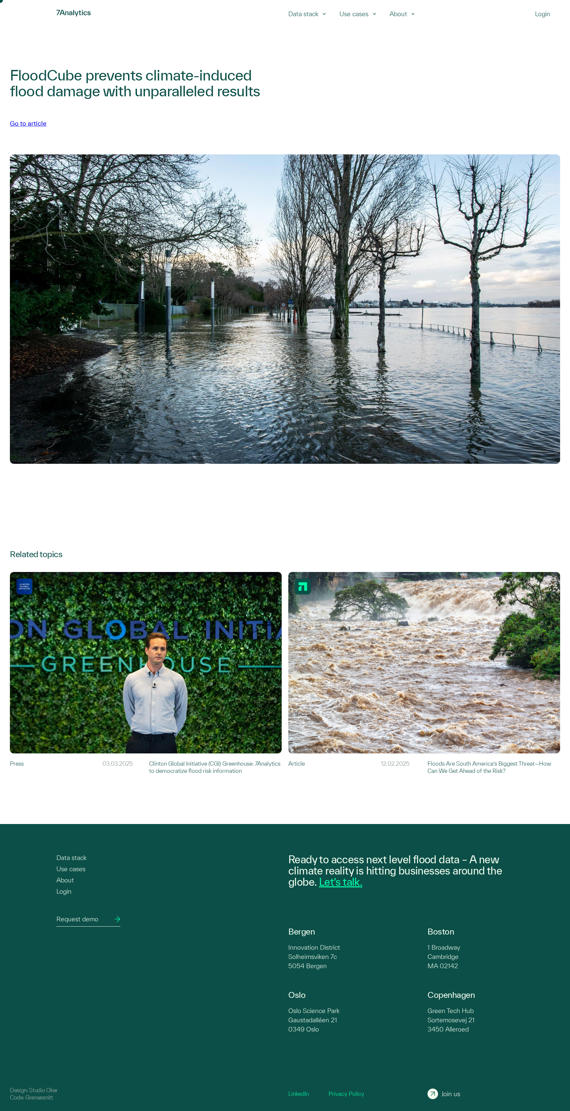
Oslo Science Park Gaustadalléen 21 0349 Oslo (313, 1020)
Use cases (353, 13)
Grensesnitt (39, 1097)
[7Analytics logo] (30, 14)
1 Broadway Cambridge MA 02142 (444, 956)
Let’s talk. (340, 882)
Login (64, 891)
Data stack (303, 13)
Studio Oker (43, 1090)
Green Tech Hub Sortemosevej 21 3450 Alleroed (451, 1020)
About (398, 13)
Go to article (28, 123)
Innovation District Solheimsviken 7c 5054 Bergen (314, 956)
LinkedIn (298, 1094)
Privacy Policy (346, 1094)
